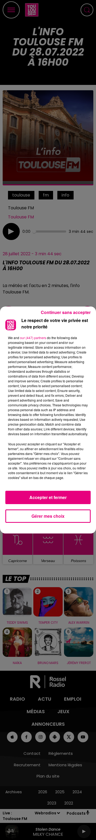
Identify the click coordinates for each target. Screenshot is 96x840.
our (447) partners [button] (33, 337)
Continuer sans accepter (66, 312)
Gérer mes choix (48, 516)
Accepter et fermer (48, 497)
